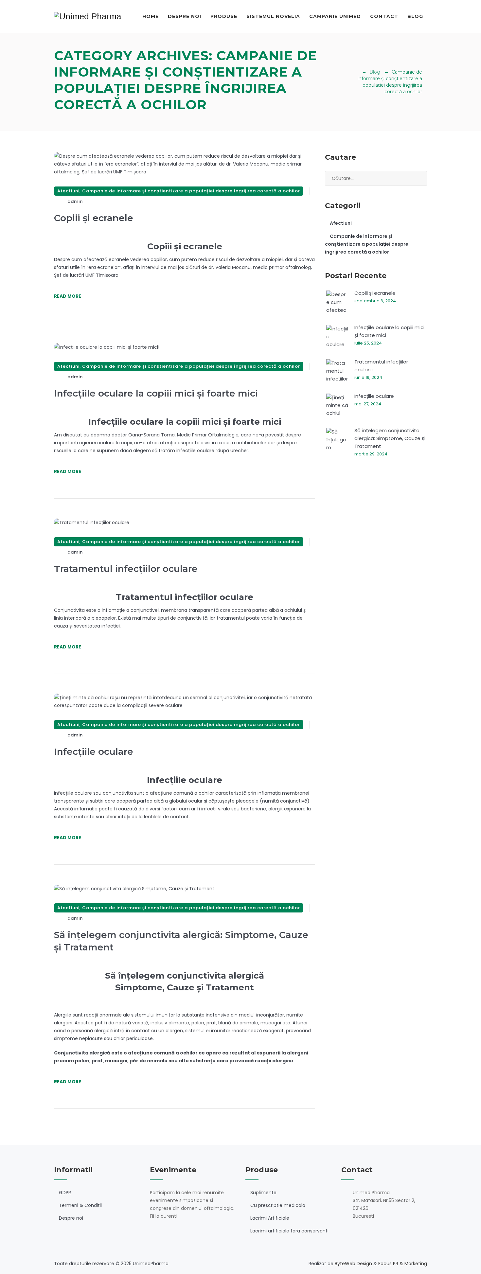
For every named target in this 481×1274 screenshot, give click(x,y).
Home (150, 16)
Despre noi (184, 16)
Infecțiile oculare (93, 751)
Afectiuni (68, 191)
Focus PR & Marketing (402, 1263)
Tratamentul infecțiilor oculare (126, 568)
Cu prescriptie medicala (277, 1205)
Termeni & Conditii (80, 1205)
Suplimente (263, 1192)
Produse (223, 16)
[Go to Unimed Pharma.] (356, 72)
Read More (67, 296)
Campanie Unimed (335, 16)
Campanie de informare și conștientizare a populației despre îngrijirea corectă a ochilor (191, 191)
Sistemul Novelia (273, 16)
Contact (384, 16)
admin (75, 201)
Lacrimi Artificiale (269, 1218)
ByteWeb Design (353, 1263)
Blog (415, 16)
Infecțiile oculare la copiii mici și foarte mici (156, 393)
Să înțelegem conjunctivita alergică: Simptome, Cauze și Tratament (389, 438)
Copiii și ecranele (93, 217)
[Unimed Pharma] (87, 16)
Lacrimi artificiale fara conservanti (289, 1231)
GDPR (65, 1192)
